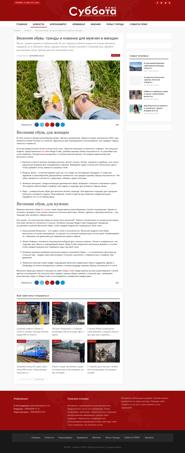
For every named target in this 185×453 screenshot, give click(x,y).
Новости (38, 24)
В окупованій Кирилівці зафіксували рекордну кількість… (154, 65)
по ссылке (45, 209)
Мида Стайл (68, 271)
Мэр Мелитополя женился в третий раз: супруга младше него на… (155, 108)
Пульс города (115, 24)
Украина (149, 437)
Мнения (96, 24)
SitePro (117, 447)
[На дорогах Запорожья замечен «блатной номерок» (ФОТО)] (136, 80)
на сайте (45, 151)
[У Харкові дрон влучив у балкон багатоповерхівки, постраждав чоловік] (103, 351)
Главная (21, 24)
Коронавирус (58, 24)
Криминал (79, 24)
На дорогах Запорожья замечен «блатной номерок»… (154, 79)
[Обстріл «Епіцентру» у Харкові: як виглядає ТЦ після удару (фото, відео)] (68, 313)
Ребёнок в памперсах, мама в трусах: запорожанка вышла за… (156, 93)
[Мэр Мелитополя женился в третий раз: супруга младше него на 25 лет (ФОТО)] (136, 109)
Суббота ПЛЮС (139, 24)
